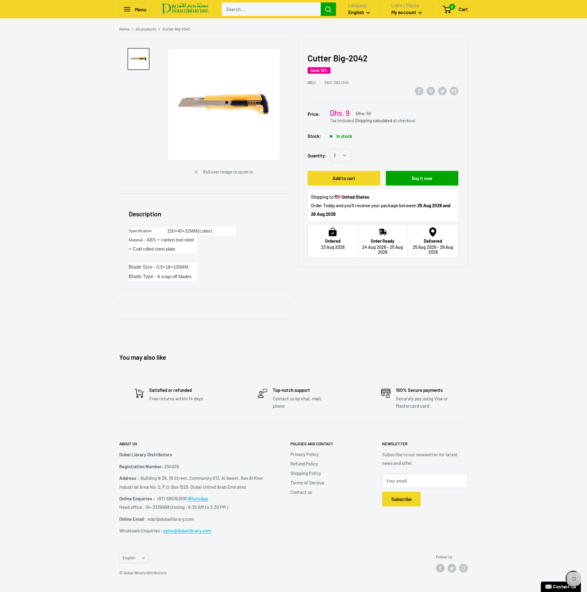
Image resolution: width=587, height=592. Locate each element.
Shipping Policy (305, 473)
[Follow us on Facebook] (440, 568)
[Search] (328, 9)
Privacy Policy (304, 454)
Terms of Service (307, 482)
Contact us (301, 492)
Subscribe (401, 499)
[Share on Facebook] (419, 90)
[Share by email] (454, 90)
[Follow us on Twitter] (452, 568)
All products (145, 29)
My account (404, 12)
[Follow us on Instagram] (463, 568)
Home (124, 29)
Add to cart (344, 178)
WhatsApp (198, 498)
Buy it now (422, 178)
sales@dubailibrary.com (187, 530)
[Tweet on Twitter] (442, 90)
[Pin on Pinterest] (430, 90)
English (129, 557)
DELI (312, 82)
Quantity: (317, 155)
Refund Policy (304, 463)
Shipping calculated (373, 120)
